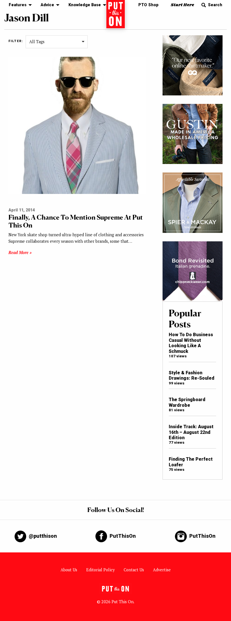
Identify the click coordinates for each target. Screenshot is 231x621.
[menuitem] (18, 5)
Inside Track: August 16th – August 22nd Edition (191, 432)
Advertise (162, 569)
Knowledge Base (84, 5)
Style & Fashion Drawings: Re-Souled (191, 375)
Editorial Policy (100, 569)
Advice (47, 5)
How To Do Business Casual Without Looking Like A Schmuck (191, 343)
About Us (69, 569)
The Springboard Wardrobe (187, 402)
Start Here (182, 5)
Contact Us (134, 569)
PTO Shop (148, 5)
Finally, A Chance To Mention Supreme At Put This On (75, 221)
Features (17, 5)
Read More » (20, 252)
